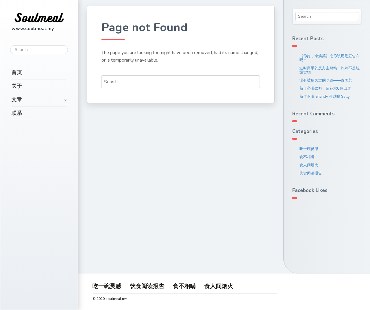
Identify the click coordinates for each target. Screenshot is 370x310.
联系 (17, 113)
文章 (17, 99)
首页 (17, 72)
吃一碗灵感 (308, 149)
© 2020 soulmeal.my (109, 298)
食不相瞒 (306, 157)
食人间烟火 (308, 165)
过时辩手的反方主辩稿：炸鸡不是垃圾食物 (329, 70)
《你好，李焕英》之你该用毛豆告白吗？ (329, 58)
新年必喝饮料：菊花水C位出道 (325, 88)
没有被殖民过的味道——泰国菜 (325, 80)
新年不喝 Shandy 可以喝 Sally (324, 96)
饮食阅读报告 (310, 173)
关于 (17, 85)
